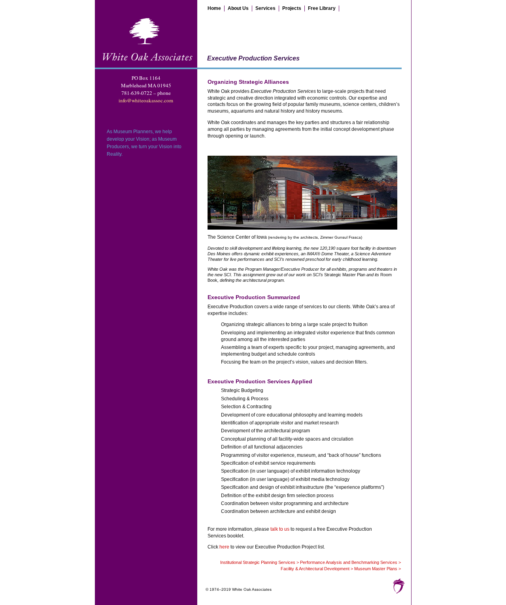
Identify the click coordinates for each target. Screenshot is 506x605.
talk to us (279, 529)
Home (214, 8)
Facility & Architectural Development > (317, 568)
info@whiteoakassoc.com (146, 100)
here (224, 547)
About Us (238, 8)
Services (265, 8)
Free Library (322, 8)
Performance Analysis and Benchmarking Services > (350, 562)
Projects (291, 8)
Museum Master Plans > (377, 568)
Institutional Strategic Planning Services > (259, 562)
